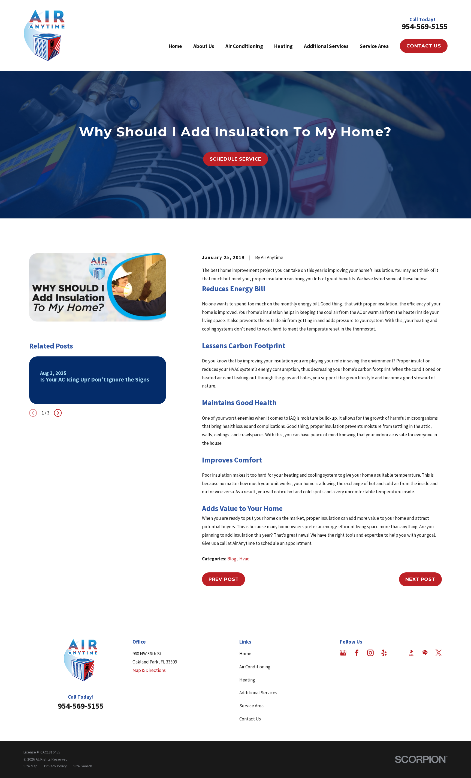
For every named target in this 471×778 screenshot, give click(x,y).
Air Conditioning (254, 667)
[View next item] (58, 413)
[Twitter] (438, 653)
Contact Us (423, 46)
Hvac (244, 559)
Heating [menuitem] (283, 46)
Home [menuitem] (175, 46)
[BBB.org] (411, 653)
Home (245, 654)
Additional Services (258, 693)
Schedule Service (236, 159)
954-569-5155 (425, 26)
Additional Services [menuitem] (326, 46)
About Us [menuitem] (203, 46)
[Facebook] (357, 653)
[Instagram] (370, 653)
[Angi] (397, 653)
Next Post (420, 579)
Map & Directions (149, 670)
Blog (231, 559)
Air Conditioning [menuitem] (244, 46)
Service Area (251, 706)
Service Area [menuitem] (374, 46)
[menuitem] (30, 766)
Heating (247, 680)
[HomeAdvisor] (425, 653)
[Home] (44, 36)
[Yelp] (384, 653)
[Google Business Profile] (343, 653)
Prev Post (224, 579)
